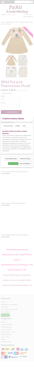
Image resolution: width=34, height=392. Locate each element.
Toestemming (8, 126)
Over (24, 126)
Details (17, 126)
